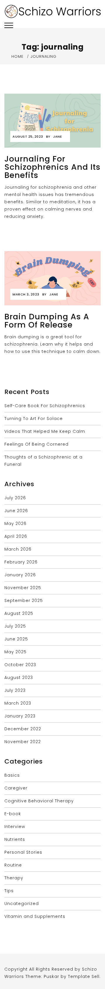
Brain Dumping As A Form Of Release (46, 320)
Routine (13, 865)
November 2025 (22, 588)
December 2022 (22, 729)
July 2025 (15, 626)
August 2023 (18, 677)
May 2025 (15, 652)
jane (57, 136)
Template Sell (83, 976)
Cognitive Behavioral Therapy (39, 801)
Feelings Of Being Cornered (36, 444)
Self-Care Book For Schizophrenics (44, 406)
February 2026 (21, 562)
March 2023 (17, 703)
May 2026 (15, 523)
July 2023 (15, 690)
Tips (9, 891)
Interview (14, 826)
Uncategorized (21, 903)
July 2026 (15, 498)
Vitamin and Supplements (34, 916)
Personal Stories (23, 852)
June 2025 (16, 639)
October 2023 (20, 665)
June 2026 (16, 511)
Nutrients (14, 839)
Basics (12, 775)
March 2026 (18, 549)
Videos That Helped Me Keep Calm (44, 431)
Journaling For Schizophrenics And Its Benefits (52, 167)
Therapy (13, 878)
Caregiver (15, 788)
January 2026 (20, 575)
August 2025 (18, 613)
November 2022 (22, 742)
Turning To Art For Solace (33, 418)
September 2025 (23, 600)
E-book (12, 814)
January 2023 (20, 716)
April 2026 (15, 536)
